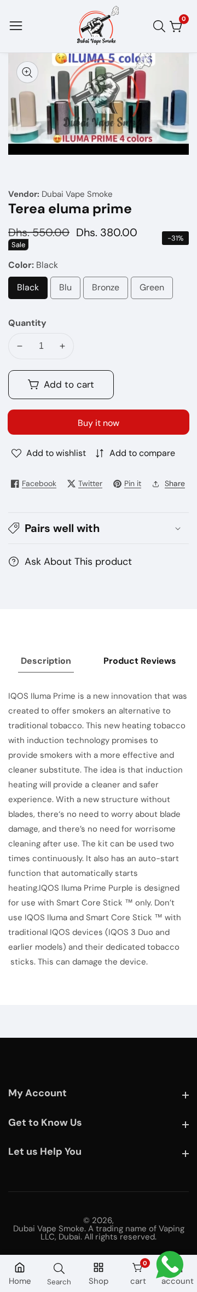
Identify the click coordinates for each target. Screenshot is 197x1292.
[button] (98, 528)
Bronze (110, 290)
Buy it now (98, 423)
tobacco (163, 947)
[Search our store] (161, 26)
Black (32, 290)
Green (156, 290)
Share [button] (175, 483)
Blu (68, 290)
